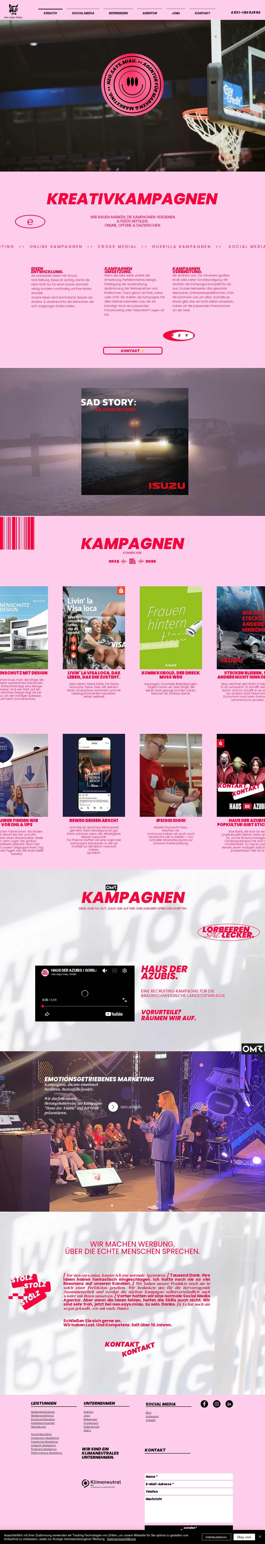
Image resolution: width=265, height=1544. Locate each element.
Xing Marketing (40, 1459)
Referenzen (90, 1419)
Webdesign (38, 1427)
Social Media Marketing (43, 1472)
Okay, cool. (244, 1537)
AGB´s (87, 1430)
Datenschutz (91, 1427)
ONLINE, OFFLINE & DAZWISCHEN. (133, 225)
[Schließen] (260, 1537)
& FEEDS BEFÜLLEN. (132, 221)
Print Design (38, 1466)
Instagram (152, 1416)
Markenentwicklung (43, 1412)
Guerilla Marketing (42, 1476)
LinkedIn (151, 1420)
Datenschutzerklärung (121, 1539)
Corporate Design (40, 1489)
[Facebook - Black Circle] (204, 1404)
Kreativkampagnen (43, 1423)
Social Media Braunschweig (47, 1469)
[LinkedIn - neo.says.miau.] (229, 1404)
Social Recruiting (41, 1434)
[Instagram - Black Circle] (216, 1404)
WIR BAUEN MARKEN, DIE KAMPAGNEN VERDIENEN (132, 217)
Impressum (91, 1423)
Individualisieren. (217, 1537)
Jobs (87, 1415)
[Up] (113, 1107)
